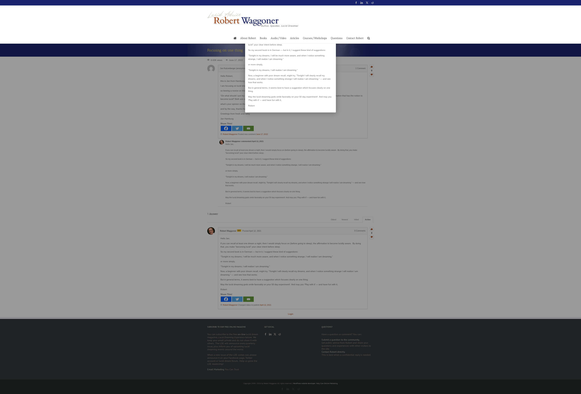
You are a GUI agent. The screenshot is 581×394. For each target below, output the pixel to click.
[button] (368, 37)
